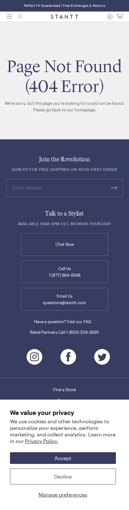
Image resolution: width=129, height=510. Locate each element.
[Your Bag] (119, 16)
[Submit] (114, 188)
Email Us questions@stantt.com (64, 299)
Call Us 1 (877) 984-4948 (64, 272)
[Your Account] (110, 16)
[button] (9, 17)
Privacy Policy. (41, 441)
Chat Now (64, 244)
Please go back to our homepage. (64, 109)
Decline (63, 476)
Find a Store (64, 389)
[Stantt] (64, 17)
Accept (62, 458)
